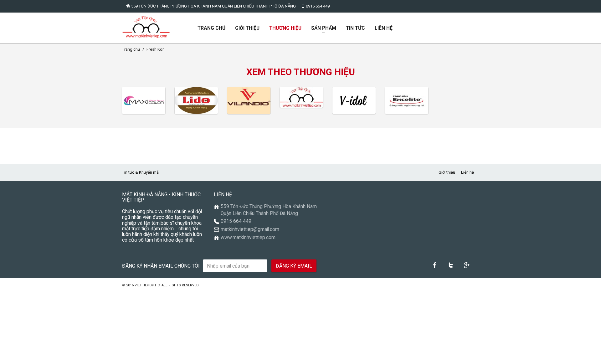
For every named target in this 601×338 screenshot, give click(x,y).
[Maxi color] (143, 100)
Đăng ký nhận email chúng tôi (161, 266)
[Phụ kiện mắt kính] (301, 97)
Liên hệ (467, 172)
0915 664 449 (317, 6)
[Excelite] (406, 100)
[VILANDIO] (248, 100)
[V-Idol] (354, 100)
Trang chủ (131, 49)
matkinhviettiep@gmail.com (250, 229)
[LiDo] (196, 100)
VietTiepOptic (147, 285)
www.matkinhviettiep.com (248, 237)
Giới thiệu (447, 172)
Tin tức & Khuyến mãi (141, 172)
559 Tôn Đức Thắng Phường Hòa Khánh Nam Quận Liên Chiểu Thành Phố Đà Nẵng (213, 6)
